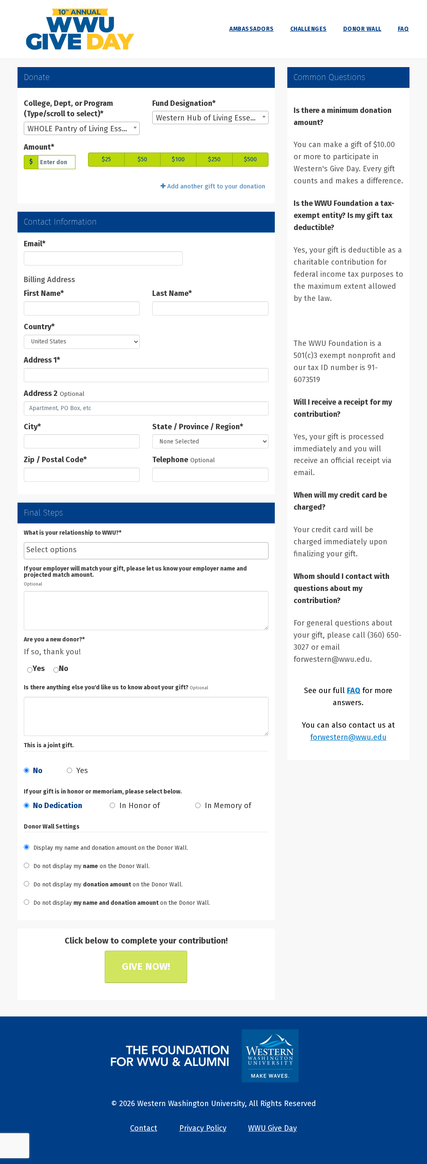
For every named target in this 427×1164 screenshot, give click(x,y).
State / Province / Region (197, 426)
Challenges (308, 29)
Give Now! (146, 966)
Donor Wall (362, 29)
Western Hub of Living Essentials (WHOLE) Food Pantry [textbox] (212, 118)
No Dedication (56, 805)
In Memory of (227, 805)
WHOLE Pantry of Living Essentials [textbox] (83, 128)
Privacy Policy (202, 1128)
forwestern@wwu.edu (348, 737)
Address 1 (42, 360)
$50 (142, 159)
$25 (106, 159)
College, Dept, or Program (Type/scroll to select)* (68, 109)
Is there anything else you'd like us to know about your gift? (106, 687)
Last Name (172, 293)
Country (39, 326)
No (63, 668)
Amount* (39, 147)
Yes (39, 668)
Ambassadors (251, 29)
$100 (178, 159)
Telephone (170, 459)
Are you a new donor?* (54, 639)
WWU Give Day (272, 1128)
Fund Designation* (184, 103)
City (32, 426)
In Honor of (138, 805)
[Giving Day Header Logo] (80, 29)
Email (34, 243)
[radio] (60, 808)
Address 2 (41, 393)
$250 (214, 159)
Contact (143, 1128)
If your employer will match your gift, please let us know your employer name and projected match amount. (135, 572)
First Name (44, 293)
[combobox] (82, 128)
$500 (250, 159)
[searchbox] (146, 550)
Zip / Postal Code (55, 459)
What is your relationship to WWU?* (72, 533)
